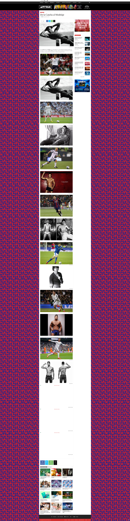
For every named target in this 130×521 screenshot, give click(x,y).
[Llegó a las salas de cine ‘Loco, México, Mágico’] (87, 71)
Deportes (52, 2)
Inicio (40, 11)
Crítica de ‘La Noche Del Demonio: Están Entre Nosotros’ (78, 51)
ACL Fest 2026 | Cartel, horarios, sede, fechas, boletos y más (78, 65)
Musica (46, 2)
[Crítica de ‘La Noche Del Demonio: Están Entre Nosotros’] (87, 51)
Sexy (43, 12)
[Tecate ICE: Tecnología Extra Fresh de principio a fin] (87, 86)
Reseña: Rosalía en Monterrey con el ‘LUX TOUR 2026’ (79, 60)
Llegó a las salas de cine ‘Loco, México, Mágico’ (79, 70)
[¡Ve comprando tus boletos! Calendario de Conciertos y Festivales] (87, 76)
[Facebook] (41, 0)
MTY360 (42, 16)
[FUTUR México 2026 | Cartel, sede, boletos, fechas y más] (87, 81)
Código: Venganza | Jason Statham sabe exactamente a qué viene (79, 56)
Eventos (74, 2)
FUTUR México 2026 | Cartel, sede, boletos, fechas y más (79, 80)
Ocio (79, 2)
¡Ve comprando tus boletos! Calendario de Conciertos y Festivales (79, 75)
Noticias (41, 2)
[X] (46, 0)
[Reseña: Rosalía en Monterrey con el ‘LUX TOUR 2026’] (87, 61)
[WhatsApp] (52, 21)
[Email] (54, 21)
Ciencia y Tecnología (66, 2)
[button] (89, 2)
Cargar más (82, 89)
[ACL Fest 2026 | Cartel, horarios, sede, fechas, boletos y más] (87, 66)
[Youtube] (47, 0)
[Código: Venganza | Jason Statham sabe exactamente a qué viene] (87, 56)
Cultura (58, 2)
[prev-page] (70, 512)
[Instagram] (42, 0)
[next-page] (72, 512)
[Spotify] (44, 0)
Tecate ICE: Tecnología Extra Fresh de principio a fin (79, 85)
